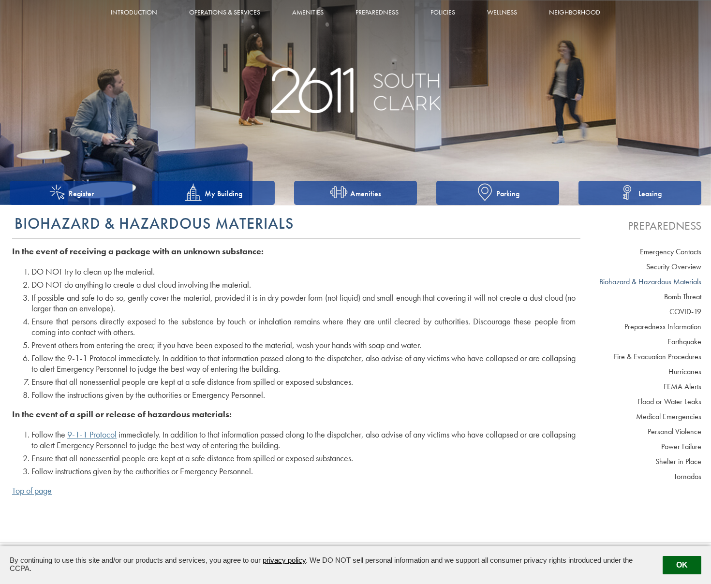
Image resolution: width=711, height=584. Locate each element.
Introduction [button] (134, 12)
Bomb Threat (682, 297)
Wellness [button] (502, 12)
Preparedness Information (662, 326)
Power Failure (681, 446)
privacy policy (284, 560)
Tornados (687, 476)
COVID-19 (685, 312)
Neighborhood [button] (574, 12)
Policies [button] (442, 12)
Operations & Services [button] (224, 12)
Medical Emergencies (668, 416)
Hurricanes (684, 371)
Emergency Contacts (670, 252)
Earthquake (684, 341)
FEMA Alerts (682, 386)
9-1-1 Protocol (92, 434)
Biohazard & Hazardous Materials (650, 282)
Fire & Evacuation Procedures (657, 356)
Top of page (32, 490)
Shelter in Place (678, 461)
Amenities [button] (308, 12)
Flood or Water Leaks (669, 401)
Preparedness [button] (377, 12)
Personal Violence (674, 431)
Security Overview (673, 267)
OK (682, 565)
